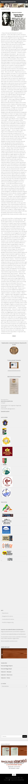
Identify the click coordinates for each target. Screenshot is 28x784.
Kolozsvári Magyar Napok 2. (7, 666)
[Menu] (26, 1)
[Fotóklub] (6, 486)
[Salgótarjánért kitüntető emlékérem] (14, 354)
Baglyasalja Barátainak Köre (8, 2)
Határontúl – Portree (5, 678)
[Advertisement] (5, 585)
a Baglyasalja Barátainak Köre (14, 370)
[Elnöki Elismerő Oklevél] (14, 393)
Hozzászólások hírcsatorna (8, 619)
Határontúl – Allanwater (6, 672)
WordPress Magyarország (7, 622)
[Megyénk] (4, 425)
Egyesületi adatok (5, 411)
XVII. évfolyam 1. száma (14, 768)
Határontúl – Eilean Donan (6, 675)
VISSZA (14, 336)
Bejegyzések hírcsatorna (7, 616)
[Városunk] (4, 434)
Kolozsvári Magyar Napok (6, 669)
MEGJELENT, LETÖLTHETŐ (14, 766)
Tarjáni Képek (4, 663)
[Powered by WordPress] (9, 779)
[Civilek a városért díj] (14, 368)
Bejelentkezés (5, 613)
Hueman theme (21, 780)
